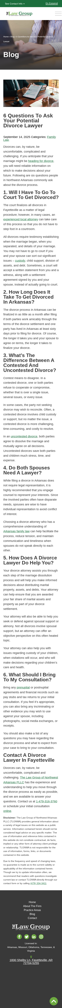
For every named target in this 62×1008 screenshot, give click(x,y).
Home (6, 37)
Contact (32, 918)
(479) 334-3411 (38, 883)
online (7, 811)
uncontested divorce (24, 436)
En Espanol (52, 3)
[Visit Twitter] (27, 937)
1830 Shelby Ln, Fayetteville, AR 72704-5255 (31, 962)
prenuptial (23, 687)
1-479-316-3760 (46, 801)
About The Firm (32, 906)
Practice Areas (32, 910)
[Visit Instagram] (42, 937)
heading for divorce (40, 161)
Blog (12, 37)
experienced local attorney (20, 219)
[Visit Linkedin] (34, 937)
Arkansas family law (16, 531)
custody (20, 260)
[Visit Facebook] (20, 937)
